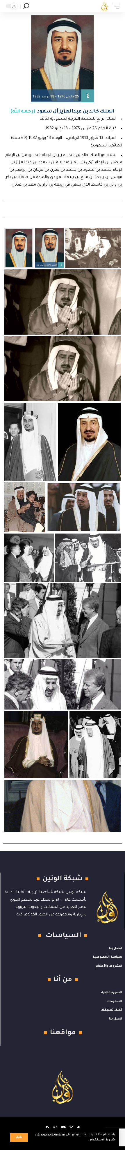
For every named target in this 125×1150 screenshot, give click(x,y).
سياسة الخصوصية (51, 1134)
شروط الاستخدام (102, 1140)
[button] (19, 1137)
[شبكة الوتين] (104, 6)
